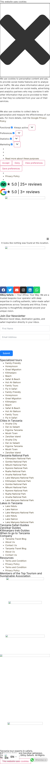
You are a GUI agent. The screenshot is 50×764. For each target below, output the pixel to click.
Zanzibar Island (13, 436)
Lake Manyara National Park (19, 477)
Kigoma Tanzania (14, 430)
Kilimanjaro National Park (18, 458)
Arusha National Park (16, 474)
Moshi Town (11, 433)
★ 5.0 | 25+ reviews (24, 184)
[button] (25, 40)
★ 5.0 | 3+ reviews (23, 192)
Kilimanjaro (11, 372)
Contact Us (11, 545)
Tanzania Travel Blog (15, 538)
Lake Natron (11, 509)
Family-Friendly (13, 363)
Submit (6, 353)
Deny (17, 163)
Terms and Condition (15, 560)
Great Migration (13, 369)
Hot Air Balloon (13, 382)
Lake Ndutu (11, 506)
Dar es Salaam (12, 426)
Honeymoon (11, 366)
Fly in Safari (11, 388)
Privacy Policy (12, 176)
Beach (8, 376)
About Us (10, 542)
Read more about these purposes (22, 158)
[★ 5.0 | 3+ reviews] (3, 192)
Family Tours (11, 385)
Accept (5, 163)
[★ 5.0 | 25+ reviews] (3, 184)
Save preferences (11, 168)
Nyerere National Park (16, 468)
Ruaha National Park (15, 471)
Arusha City (11, 423)
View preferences (34, 163)
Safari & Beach (12, 379)
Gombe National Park (16, 461)
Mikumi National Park (16, 465)
